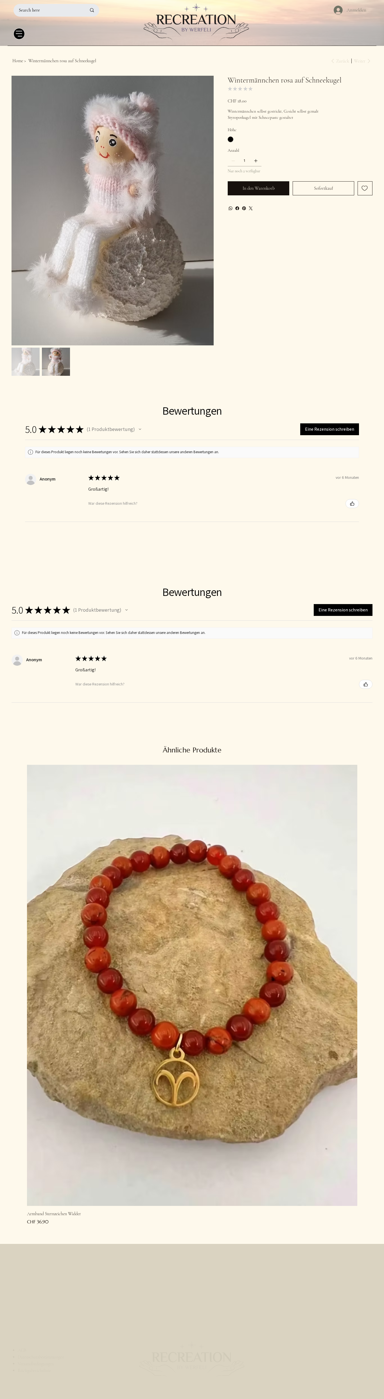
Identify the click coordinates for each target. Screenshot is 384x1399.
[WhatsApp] (230, 208)
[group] (192, 995)
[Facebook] (237, 208)
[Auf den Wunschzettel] (365, 188)
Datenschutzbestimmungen (41, 1357)
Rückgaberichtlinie (34, 1370)
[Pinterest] (244, 208)
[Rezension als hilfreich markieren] (352, 503)
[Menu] (19, 33)
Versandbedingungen (36, 1364)
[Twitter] (251, 208)
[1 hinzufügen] (255, 160)
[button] (140, 429)
